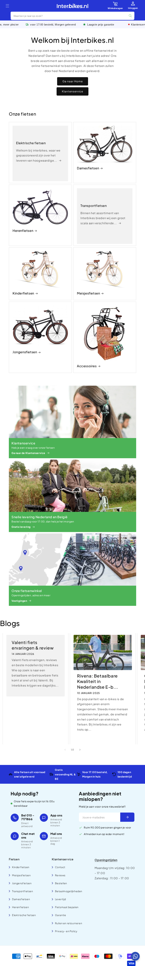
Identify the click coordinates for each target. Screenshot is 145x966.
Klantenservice (72, 91)
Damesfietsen (88, 168)
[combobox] (72, 16)
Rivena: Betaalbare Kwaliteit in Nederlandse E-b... (97, 681)
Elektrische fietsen (31, 143)
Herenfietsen (23, 230)
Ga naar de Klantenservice (28, 453)
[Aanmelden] (127, 817)
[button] (7, 6)
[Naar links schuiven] (65, 749)
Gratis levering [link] (21, 526)
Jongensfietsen (25, 352)
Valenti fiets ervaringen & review (33, 645)
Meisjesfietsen (88, 293)
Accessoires (87, 366)
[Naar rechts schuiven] (79, 749)
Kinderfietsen (23, 293)
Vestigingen (19, 600)
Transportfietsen (93, 206)
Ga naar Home (72, 81)
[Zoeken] (130, 16)
